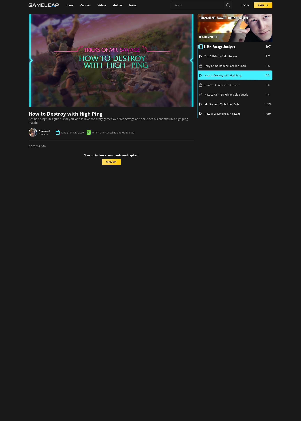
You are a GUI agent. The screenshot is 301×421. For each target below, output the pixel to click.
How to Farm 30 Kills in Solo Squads (226, 94)
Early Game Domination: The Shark (225, 66)
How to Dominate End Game (221, 85)
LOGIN (245, 5)
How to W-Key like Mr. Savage (222, 113)
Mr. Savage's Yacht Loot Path (221, 104)
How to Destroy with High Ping (222, 75)
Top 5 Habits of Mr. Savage (220, 56)
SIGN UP (263, 5)
